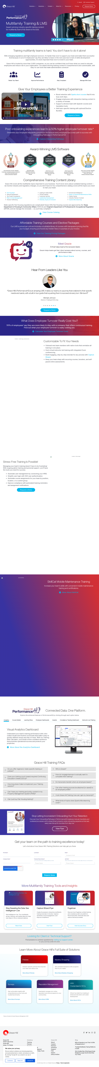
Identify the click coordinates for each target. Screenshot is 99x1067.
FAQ (52, 1051)
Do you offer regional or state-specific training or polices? (25, 770)
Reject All (20, 1060)
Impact (53, 1053)
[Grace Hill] (9, 6)
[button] (89, 6)
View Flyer (49, 926)
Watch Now (18, 926)
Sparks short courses (78, 94)
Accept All (30, 1060)
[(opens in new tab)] (62, 39)
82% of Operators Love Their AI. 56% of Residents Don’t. (85, 1043)
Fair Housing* (11, 193)
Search (80, 2)
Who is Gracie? (61, 769)
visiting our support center (63, 940)
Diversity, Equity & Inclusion (47, 200)
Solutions (54, 1047)
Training (29, 1042)
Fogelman (72, 908)
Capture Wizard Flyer (45, 908)
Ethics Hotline (55, 1054)
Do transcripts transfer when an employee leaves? (74, 782)
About (53, 1042)
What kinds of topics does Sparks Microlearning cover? (73, 802)
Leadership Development (46, 198)
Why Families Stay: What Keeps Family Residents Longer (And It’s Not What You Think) (85, 1052)
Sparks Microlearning (75, 200)
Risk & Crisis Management (14, 198)
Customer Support (89, 2)
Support (53, 1049)
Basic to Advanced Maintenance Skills (80, 194)
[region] (20, 1055)
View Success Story (80, 926)
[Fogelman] (80, 898)
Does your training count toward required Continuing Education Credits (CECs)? (27, 778)
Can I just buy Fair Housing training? (20, 799)
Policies (29, 1044)
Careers (53, 1044)
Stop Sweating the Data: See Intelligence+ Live (17, 909)
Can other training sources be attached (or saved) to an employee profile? (74, 789)
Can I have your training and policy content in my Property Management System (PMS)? (25, 793)
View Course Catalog (51, 212)
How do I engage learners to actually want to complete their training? (72, 775)
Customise (10, 1060)
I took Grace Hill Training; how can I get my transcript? (75, 795)
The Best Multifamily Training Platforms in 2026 (85, 1047)
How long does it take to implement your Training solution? (25, 785)
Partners (53, 1046)
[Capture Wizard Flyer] (49, 898)
